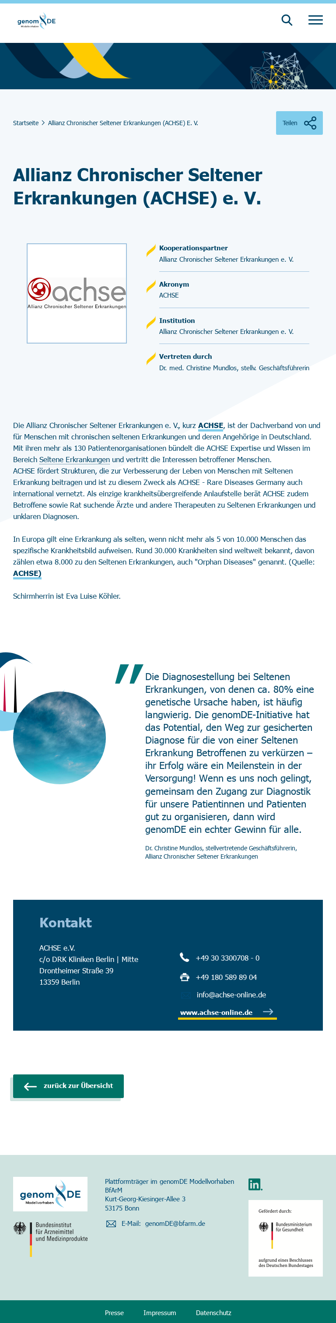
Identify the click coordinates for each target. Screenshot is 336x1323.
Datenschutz (213, 1312)
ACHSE (210, 424)
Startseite (25, 123)
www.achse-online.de (216, 1012)
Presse (114, 1312)
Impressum (160, 1312)
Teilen (290, 123)
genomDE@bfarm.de (175, 1223)
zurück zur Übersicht (78, 1085)
